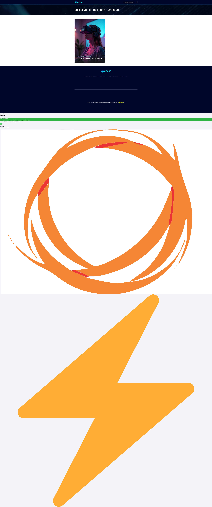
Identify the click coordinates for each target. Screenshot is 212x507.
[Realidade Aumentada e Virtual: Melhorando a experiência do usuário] (90, 19)
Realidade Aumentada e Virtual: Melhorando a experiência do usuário (89, 59)
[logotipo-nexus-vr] (79, 2)
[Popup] (136, 2)
